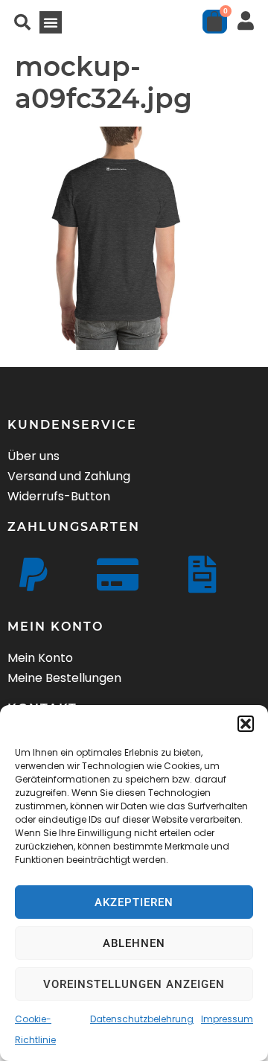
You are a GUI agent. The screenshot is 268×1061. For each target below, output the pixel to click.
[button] (245, 723)
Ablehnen (134, 943)
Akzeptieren (134, 902)
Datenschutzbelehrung (142, 1019)
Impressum (227, 1019)
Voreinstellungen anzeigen (134, 984)
